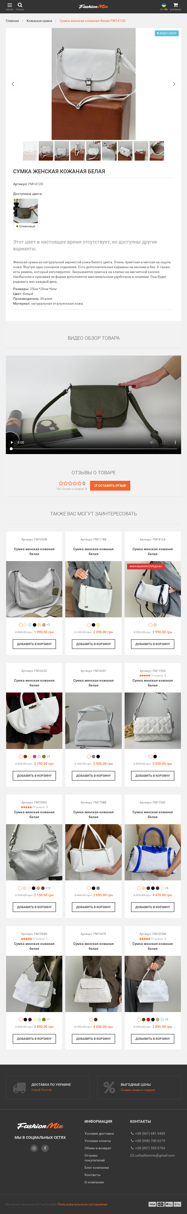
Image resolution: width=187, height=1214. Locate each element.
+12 (48, 888)
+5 (166, 888)
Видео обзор (167, 33)
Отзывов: (158, 675)
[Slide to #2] (62, 151)
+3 (48, 624)
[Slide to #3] (77, 151)
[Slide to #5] (109, 151)
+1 (48, 1019)
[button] (9, 6)
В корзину (34, 644)
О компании (94, 1182)
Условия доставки (99, 1133)
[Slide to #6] (125, 151)
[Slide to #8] (157, 151)
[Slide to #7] (141, 151)
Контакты (92, 1175)
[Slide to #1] (30, 151)
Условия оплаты (97, 1141)
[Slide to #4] (93, 151)
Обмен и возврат (98, 1148)
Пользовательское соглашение (82, 1204)
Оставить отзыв (112, 485)
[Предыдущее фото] (13, 84)
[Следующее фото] (174, 84)
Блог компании (96, 1167)
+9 (166, 1019)
